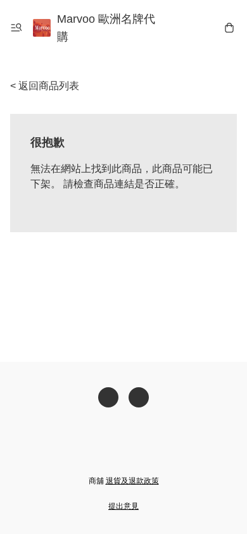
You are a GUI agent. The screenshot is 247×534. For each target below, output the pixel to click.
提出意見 (123, 506)
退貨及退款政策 (132, 480)
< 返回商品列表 (44, 85)
